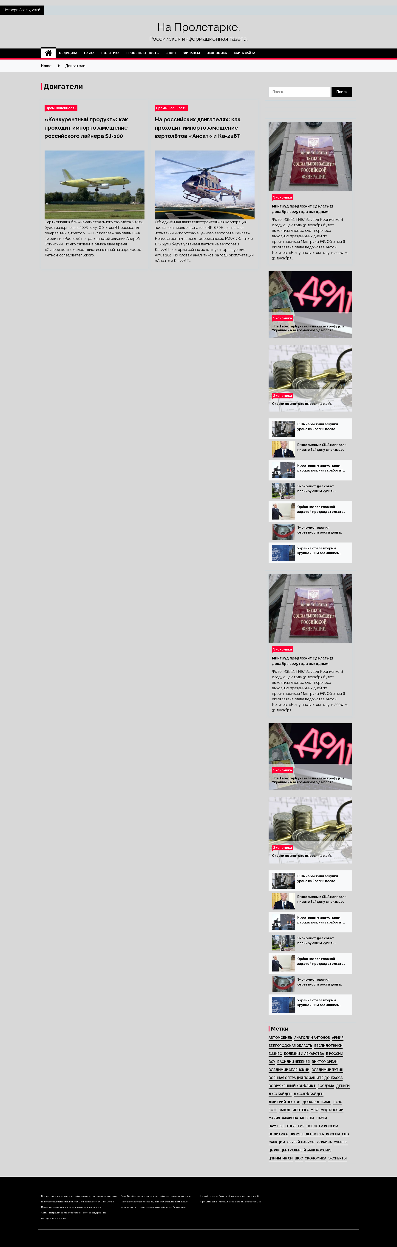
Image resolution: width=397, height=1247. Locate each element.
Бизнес (275, 1054)
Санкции (277, 1142)
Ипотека (300, 1110)
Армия (337, 1038)
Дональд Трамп (316, 1102)
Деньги (343, 1086)
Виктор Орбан (324, 1062)
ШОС (299, 1158)
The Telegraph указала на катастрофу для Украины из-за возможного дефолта (308, 328)
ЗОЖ (273, 1110)
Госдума (326, 1086)
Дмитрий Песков (284, 1102)
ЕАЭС (337, 1102)
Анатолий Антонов (312, 1038)
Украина (324, 1142)
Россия (333, 1134)
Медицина (68, 53)
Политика (110, 53)
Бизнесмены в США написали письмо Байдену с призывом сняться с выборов (321, 447)
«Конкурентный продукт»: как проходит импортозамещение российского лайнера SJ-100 (86, 127)
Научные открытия (286, 1126)
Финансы (191, 53)
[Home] (48, 53)
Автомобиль (280, 1038)
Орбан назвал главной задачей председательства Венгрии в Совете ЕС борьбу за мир (321, 509)
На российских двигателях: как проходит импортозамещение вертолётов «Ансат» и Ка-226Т (198, 127)
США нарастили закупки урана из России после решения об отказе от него (320, 427)
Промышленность (142, 53)
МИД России (331, 1110)
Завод (284, 1110)
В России (334, 1054)
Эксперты (337, 1158)
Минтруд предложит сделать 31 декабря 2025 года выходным (303, 209)
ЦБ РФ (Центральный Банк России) (300, 1150)
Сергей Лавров (301, 1142)
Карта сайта (244, 53)
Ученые (341, 1142)
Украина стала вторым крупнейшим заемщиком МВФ (318, 551)
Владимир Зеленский (289, 1070)
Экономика (217, 53)
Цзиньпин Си (281, 1158)
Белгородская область (290, 1046)
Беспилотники (328, 1046)
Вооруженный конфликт (292, 1086)
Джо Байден (280, 1094)
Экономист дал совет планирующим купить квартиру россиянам (315, 489)
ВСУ (272, 1062)
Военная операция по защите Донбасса (306, 1078)
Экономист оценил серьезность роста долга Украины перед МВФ (319, 530)
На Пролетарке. (198, 27)
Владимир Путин (327, 1070)
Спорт (170, 53)
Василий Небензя (293, 1062)
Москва (307, 1118)
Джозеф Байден (308, 1094)
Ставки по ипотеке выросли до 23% (302, 404)
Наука (89, 53)
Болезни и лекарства (304, 1054)
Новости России (322, 1126)
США (345, 1134)
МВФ (314, 1110)
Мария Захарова (283, 1118)
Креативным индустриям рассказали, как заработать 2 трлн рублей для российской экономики (321, 468)
